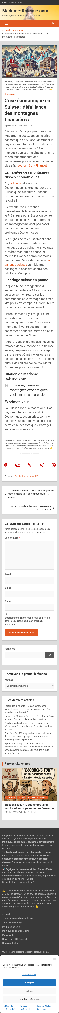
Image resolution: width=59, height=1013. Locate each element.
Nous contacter (10, 943)
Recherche (10, 648)
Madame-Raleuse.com (25, 10)
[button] (54, 959)
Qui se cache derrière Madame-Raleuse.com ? (25, 951)
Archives (9, 679)
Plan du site (8, 935)
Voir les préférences (29, 999)
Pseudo (8, 574)
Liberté (21, 798)
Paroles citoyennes (17, 763)
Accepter (29, 982)
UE (36, 476)
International (28, 476)
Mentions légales (11, 926)
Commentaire (12, 537)
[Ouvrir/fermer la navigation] (6, 23)
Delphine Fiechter (26, 125)
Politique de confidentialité (15, 931)
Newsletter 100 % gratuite (15, 939)
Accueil (6, 914)
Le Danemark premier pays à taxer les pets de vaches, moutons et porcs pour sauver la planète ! (31, 493)
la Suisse (16, 183)
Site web (9, 601)
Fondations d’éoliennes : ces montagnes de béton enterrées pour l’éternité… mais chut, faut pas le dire (28, 726)
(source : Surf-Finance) (31, 165)
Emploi (18, 476)
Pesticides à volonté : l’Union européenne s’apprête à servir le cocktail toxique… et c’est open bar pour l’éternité (28, 709)
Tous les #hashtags (12, 922)
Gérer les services (29, 975)
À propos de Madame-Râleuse (17, 918)
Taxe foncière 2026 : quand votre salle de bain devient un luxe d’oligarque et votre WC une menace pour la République (28, 736)
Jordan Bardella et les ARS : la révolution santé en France (30, 508)
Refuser (29, 991)
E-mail (8, 587)
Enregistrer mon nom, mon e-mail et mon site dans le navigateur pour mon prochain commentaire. (27, 621)
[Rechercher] (49, 655)
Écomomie (10, 94)
